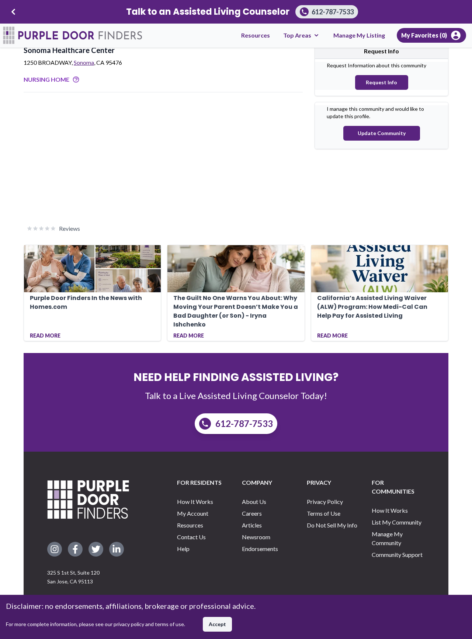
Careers (252, 513)
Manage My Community (387, 538)
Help (183, 548)
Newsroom (256, 536)
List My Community (396, 522)
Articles (252, 525)
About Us (254, 501)
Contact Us (191, 536)
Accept (217, 624)
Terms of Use (323, 513)
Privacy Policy (325, 501)
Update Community (382, 133)
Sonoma (84, 62)
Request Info (381, 82)
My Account (192, 513)
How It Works (195, 501)
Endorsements (260, 548)
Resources (255, 35)
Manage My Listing (359, 35)
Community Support (397, 554)
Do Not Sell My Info (332, 525)
